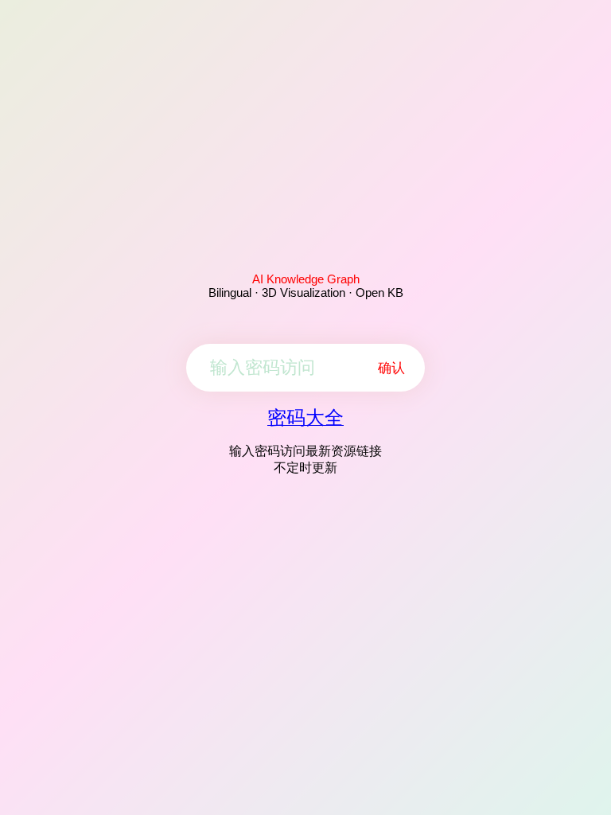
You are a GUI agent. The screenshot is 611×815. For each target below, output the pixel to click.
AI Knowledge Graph (306, 279)
